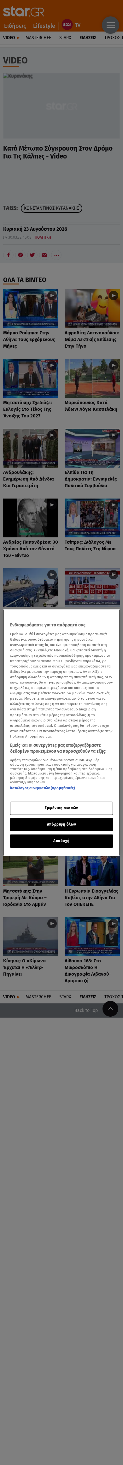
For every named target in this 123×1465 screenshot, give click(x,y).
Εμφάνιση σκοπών (61, 808)
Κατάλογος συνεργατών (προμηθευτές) (42, 788)
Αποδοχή (61, 841)
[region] (61, 732)
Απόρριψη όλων (61, 824)
